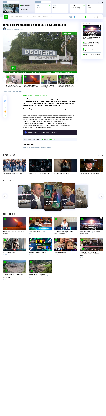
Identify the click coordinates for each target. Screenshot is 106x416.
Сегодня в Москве (80, 16)
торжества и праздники (40, 95)
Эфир (11, 16)
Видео (39, 16)
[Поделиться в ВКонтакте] (5, 101)
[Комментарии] (5, 116)
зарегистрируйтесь (51, 139)
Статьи (34, 16)
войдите (42, 139)
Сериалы (52, 16)
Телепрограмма (19, 16)
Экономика (89, 16)
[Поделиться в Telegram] (5, 97)
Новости (27, 16)
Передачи (45, 16)
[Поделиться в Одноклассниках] (5, 104)
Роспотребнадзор (27, 95)
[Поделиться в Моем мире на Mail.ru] (5, 111)
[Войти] (97, 17)
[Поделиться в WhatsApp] (5, 108)
